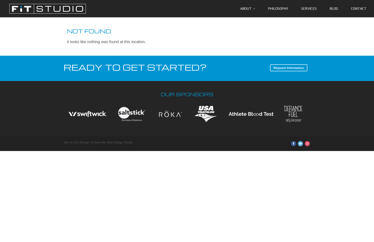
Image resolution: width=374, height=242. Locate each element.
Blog (334, 8)
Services (309, 8)
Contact (358, 8)
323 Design (81, 142)
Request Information (289, 68)
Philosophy (278, 8)
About (246, 8)
